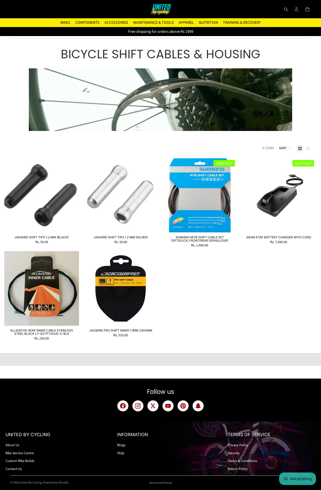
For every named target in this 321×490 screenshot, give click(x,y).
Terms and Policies (160, 483)
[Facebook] (122, 405)
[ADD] (71, 224)
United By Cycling (30, 482)
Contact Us (14, 468)
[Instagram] (137, 405)
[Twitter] (152, 405)
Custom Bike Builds (20, 460)
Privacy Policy (238, 445)
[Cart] (307, 9)
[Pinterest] (183, 405)
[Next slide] (308, 195)
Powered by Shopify (56, 482)
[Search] (285, 9)
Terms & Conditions (242, 460)
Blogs (121, 445)
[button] (285, 148)
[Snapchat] (198, 405)
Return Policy (238, 468)
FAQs (120, 453)
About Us (12, 445)
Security (234, 453)
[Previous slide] (248, 195)
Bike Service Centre (20, 453)
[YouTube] (168, 405)
